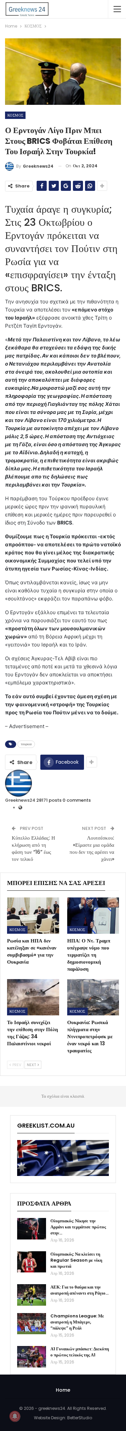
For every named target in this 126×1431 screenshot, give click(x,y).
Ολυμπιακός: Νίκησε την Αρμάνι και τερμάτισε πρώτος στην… (78, 1227)
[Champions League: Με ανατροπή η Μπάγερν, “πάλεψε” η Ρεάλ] (31, 1324)
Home (63, 1390)
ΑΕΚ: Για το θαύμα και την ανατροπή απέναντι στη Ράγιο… (79, 1290)
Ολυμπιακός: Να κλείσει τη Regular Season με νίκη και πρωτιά (76, 1260)
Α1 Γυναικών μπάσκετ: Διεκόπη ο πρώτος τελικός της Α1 (79, 1352)
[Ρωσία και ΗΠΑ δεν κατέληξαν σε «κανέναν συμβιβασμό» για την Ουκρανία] (33, 915)
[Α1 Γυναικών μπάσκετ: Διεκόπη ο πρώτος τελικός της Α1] (31, 1356)
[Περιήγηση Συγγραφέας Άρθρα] (18, 783)
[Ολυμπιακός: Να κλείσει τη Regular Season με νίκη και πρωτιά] (31, 1262)
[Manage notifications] (14, 1416)
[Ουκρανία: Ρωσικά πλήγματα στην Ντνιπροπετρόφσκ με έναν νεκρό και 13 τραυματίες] (93, 997)
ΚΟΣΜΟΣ (15, 115)
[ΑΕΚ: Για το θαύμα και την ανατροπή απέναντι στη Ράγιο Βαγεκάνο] (31, 1295)
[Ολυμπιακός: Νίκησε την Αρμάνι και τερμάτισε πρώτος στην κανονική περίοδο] (31, 1228)
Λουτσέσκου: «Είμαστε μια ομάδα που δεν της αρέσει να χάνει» (92, 848)
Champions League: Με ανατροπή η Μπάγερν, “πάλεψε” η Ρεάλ (77, 1322)
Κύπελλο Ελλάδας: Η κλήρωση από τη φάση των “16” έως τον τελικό (33, 848)
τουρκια (26, 744)
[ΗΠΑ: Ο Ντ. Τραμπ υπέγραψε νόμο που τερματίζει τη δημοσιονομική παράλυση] (93, 915)
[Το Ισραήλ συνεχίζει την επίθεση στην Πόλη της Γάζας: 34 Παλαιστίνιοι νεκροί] (33, 997)
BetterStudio (79, 1418)
